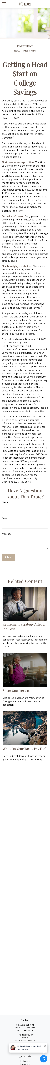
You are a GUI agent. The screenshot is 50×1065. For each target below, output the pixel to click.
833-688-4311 (29, 1027)
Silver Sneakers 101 (17, 690)
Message (7, 533)
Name (5, 502)
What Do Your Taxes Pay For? (25, 748)
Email (5, 518)
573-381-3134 (28, 1025)
